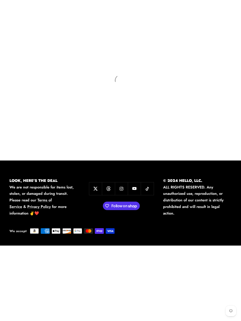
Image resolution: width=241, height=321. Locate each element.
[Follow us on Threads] (108, 188)
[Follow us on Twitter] (95, 188)
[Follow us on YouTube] (134, 188)
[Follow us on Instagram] (121, 188)
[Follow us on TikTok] (147, 188)
